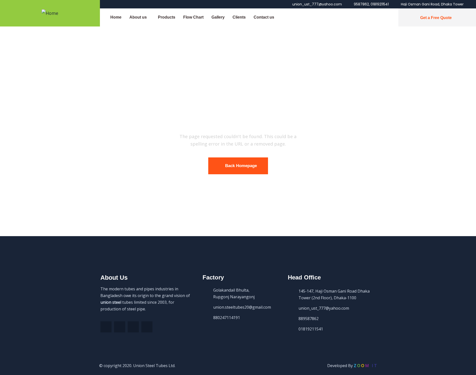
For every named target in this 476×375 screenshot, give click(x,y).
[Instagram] (146, 326)
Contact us (264, 17)
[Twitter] (119, 326)
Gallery (218, 17)
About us (138, 17)
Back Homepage (241, 165)
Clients (239, 17)
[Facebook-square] (106, 326)
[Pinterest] (133, 326)
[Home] (50, 13)
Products (166, 17)
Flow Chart (193, 17)
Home (115, 17)
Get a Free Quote (436, 18)
